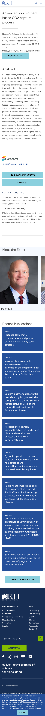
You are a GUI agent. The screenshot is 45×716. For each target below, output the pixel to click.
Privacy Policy (34, 611)
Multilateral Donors (9, 620)
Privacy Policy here (32, 704)
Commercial (6, 614)
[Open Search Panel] (36, 3)
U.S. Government (8, 611)
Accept (23, 712)
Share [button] (20, 182)
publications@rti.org (16, 208)
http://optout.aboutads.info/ (12, 708)
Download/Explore (24, 175)
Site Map (32, 617)
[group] (20, 283)
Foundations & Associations (12, 617)
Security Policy (34, 614)
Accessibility (34, 626)
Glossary (32, 620)
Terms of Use (34, 623)
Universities (6, 623)
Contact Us (33, 629)
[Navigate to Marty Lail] (20, 281)
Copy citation (15, 56)
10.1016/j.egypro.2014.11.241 (15, 164)
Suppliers (5, 626)
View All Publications (22, 579)
